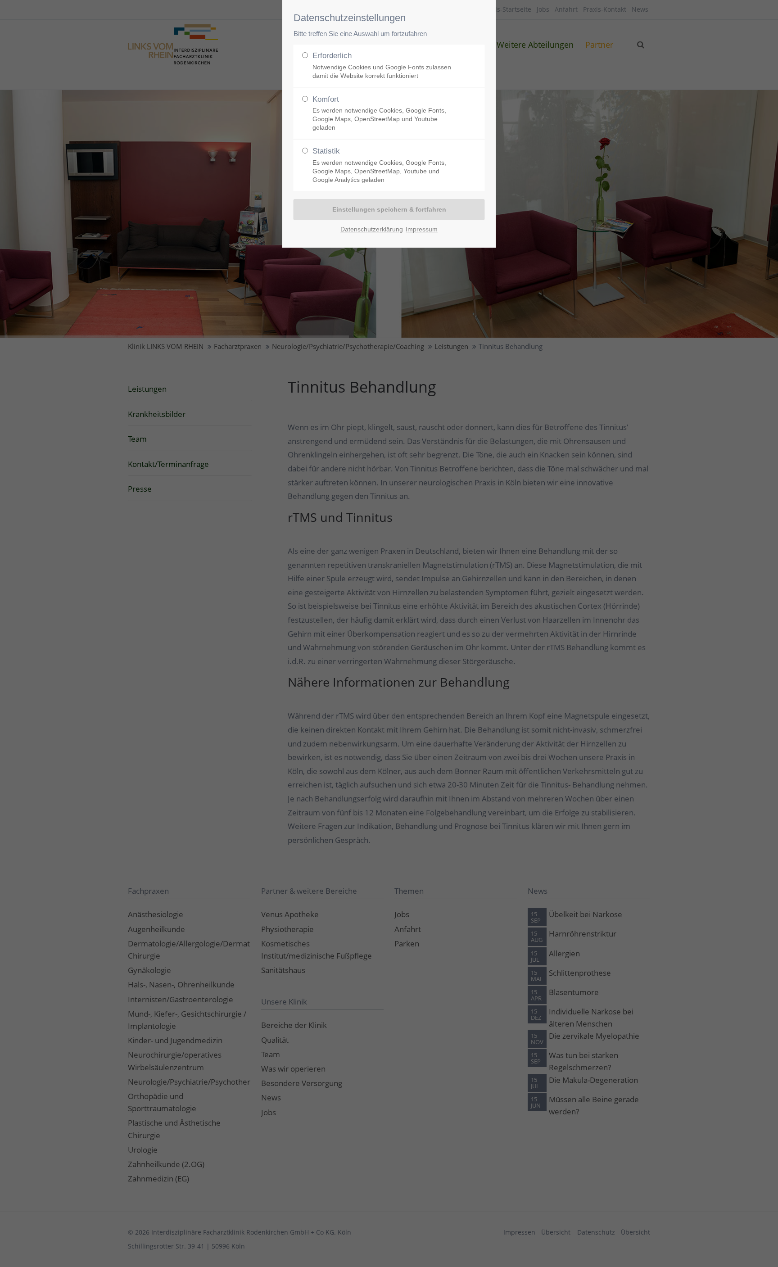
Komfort (379, 113)
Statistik (379, 165)
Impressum (422, 229)
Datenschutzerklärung (371, 229)
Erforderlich (381, 65)
